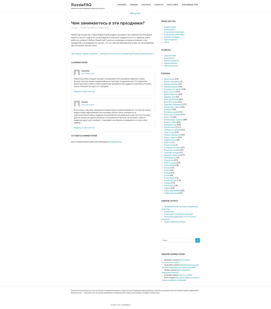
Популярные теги (190, 5)
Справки (167, 173)
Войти (166, 42)
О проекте (121, 5)
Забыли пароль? (170, 40)
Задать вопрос (170, 27)
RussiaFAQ (81, 4)
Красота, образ (170, 122)
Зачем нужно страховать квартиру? (178, 214)
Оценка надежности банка (174, 222)
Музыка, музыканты (172, 135)
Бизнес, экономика (171, 82)
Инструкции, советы (172, 107)
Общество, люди (171, 150)
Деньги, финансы (171, 94)
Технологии (169, 185)
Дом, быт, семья (170, 102)
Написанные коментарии (174, 34)
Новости (159, 5)
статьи (167, 175)
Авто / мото (169, 79)
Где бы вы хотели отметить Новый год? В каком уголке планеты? (126, 54)
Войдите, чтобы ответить (84, 91)
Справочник (169, 212)
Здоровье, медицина (172, 104)
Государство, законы (172, 89)
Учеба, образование (172, 191)
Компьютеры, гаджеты (173, 120)
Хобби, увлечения (171, 193)
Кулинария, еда (170, 125)
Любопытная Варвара (88, 28)
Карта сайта (172, 5)
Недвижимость (170, 140)
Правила (134, 5)
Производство (170, 158)
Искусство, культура (172, 114)
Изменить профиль (171, 37)
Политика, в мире (171, 152)
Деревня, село (170, 97)
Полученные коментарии (174, 32)
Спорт (166, 170)
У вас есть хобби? (185, 275)
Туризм (167, 188)
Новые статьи (169, 145)
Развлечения (104, 28)
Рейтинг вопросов (171, 61)
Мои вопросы (169, 29)
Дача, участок (170, 92)
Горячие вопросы (171, 66)
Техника (167, 183)
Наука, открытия (171, 137)
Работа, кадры (170, 163)
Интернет (168, 109)
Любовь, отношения (172, 130)
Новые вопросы (170, 63)
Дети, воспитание (171, 99)
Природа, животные (172, 155)
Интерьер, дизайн (171, 112)
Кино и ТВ (168, 117)
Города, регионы (170, 84)
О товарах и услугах (172, 147)
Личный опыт (169, 127)
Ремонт (167, 168)
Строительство (170, 180)
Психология (169, 160)
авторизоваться (115, 142)
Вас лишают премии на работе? (85, 54)
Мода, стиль (169, 132)
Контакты (146, 5)
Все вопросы (169, 58)
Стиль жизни (169, 178)
